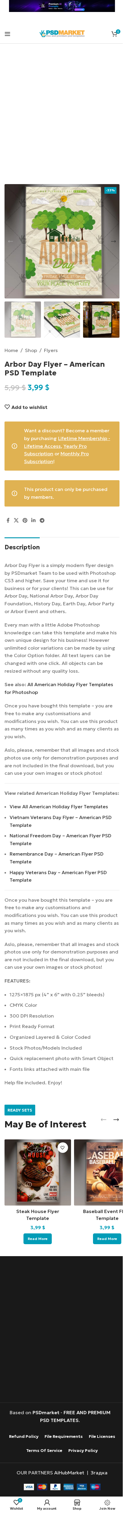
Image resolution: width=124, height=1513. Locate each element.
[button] (11, 241)
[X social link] (16, 520)
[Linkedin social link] (33, 520)
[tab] (22, 546)
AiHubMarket (69, 1473)
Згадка (99, 1473)
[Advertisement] (62, 117)
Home (11, 350)
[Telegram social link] (42, 520)
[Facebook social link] (8, 520)
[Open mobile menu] (8, 34)
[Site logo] (62, 33)
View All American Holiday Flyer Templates (59, 806)
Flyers (51, 350)
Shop (31, 350)
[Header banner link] (62, 6)
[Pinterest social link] (24, 520)
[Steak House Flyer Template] (38, 1172)
